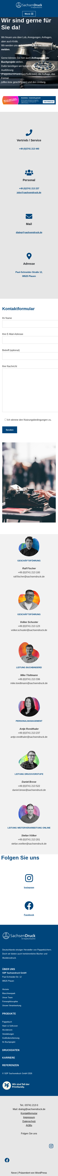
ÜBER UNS (8, 969)
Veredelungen (8, 1034)
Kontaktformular (29, 1113)
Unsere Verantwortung (11, 1005)
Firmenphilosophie (10, 1001)
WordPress (41, 1173)
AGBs (29, 1125)
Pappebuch (7, 1022)
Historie (5, 989)
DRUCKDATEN (10, 1050)
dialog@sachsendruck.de (29, 232)
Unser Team (7, 997)
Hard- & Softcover (10, 1026)
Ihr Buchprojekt (8, 1042)
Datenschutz (29, 1121)
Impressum (29, 1117)
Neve (14, 1173)
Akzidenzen (7, 1030)
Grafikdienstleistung (10, 1038)
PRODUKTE (9, 1013)
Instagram (29, 887)
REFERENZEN (10, 1065)
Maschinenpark (8, 993)
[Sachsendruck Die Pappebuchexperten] (29, 5)
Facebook (29, 915)
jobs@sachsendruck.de (29, 192)
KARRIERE (8, 1057)
